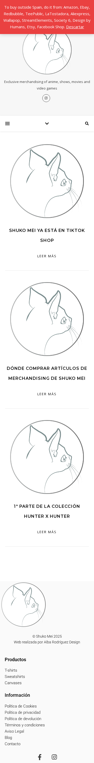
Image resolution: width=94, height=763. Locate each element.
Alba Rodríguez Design (62, 642)
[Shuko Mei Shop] (47, 50)
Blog (8, 737)
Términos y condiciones (25, 725)
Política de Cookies (21, 706)
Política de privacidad (22, 712)
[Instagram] (54, 757)
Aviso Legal (14, 731)
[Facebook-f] (40, 757)
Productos (15, 659)
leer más (47, 256)
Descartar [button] (75, 26)
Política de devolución (23, 718)
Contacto (12, 744)
